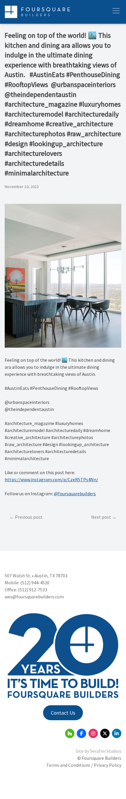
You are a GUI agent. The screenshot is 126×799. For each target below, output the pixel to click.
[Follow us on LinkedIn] (116, 733)
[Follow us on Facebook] (81, 733)
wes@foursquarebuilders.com (34, 597)
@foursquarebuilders (75, 493)
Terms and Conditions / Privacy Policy (83, 765)
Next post (101, 517)
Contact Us (63, 712)
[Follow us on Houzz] (69, 733)
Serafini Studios (105, 751)
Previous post (28, 517)
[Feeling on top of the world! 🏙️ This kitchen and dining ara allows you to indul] (63, 346)
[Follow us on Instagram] (93, 733)
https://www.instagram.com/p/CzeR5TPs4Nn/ (51, 479)
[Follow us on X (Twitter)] (105, 733)
